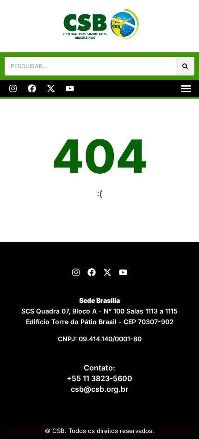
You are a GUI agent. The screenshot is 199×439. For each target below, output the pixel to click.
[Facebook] (32, 88)
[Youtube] (70, 88)
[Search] (185, 66)
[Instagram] (13, 88)
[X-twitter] (51, 88)
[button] (186, 88)
